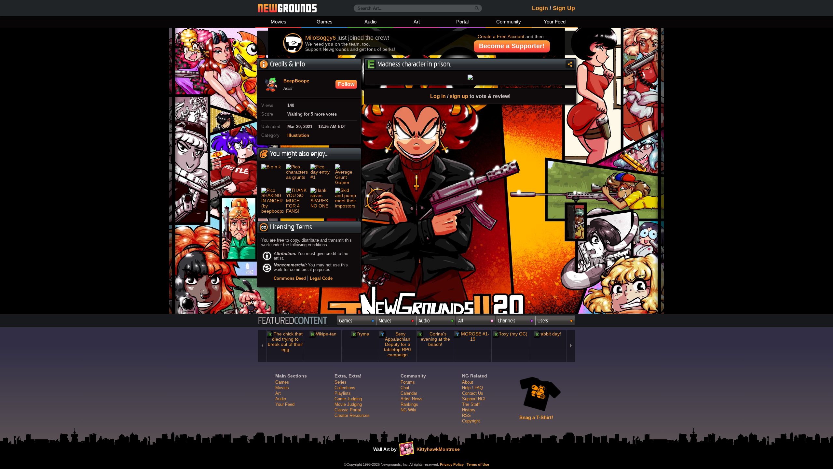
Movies (278, 21)
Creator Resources (352, 415)
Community (508, 21)
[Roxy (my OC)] (510, 333)
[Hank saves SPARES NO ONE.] (321, 201)
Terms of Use (478, 464)
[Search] (477, 8)
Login (540, 8)
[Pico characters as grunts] (297, 174)
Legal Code (321, 278)
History (468, 409)
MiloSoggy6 (320, 38)
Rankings (409, 404)
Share (570, 64)
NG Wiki (408, 409)
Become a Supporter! (512, 46)
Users (543, 321)
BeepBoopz (296, 81)
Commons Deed (290, 278)
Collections (345, 387)
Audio (370, 21)
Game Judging (348, 398)
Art (417, 21)
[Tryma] (360, 333)
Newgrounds (287, 8)
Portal (462, 21)
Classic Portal (348, 409)
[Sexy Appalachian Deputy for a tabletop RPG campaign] (397, 344)
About (467, 382)
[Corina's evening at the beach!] (435, 339)
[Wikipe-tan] (322, 333)
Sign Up (564, 8)
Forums (408, 382)
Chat (405, 387)
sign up (459, 96)
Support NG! (473, 398)
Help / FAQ (472, 387)
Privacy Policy (452, 464)
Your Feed (555, 21)
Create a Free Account (501, 36)
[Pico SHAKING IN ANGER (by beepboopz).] (272, 201)
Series (341, 382)
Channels (506, 321)
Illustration (298, 135)
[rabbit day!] (547, 333)
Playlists (343, 393)
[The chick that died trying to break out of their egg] (285, 341)
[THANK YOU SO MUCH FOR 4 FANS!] (297, 201)
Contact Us (472, 393)
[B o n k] (272, 174)
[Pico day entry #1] (321, 174)
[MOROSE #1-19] (472, 336)
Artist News (411, 398)
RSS (466, 415)
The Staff (471, 404)
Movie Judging (348, 404)
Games (325, 21)
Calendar (409, 393)
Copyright (471, 421)
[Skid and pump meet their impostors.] (346, 201)
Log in (438, 96)
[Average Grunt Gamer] (346, 174)
